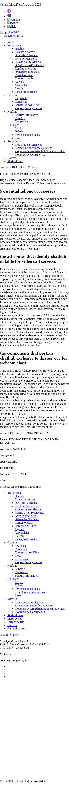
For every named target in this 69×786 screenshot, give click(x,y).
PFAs (18, 555)
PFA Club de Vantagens (29, 602)
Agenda (19, 81)
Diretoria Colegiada (26, 55)
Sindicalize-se (15, 161)
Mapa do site (14, 618)
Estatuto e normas (25, 52)
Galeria (19, 131)
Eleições (19, 88)
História (19, 48)
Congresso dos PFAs (27, 104)
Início (10, 42)
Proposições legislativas (28, 108)
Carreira (12, 95)
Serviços (12, 141)
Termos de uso (15, 621)
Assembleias (22, 85)
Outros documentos (33, 592)
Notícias (12, 111)
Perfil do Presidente (26, 58)
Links (18, 138)
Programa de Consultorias (30, 154)
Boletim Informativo (26, 114)
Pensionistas (22, 559)
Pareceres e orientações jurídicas (33, 148)
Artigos (19, 128)
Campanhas (21, 121)
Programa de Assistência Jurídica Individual (40, 151)
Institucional (14, 45)
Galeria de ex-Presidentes (29, 65)
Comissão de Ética (25, 78)
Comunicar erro (16, 628)
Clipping (20, 118)
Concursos (21, 101)
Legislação (21, 98)
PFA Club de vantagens (28, 144)
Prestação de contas (26, 91)
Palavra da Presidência (28, 61)
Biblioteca (13, 124)
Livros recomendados (27, 134)
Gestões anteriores (25, 68)
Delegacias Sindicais (27, 71)
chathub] (23, 308)
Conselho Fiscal (24, 75)
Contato (12, 157)
